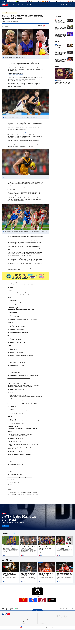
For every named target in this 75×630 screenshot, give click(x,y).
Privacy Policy (11, 617)
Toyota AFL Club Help (24, 619)
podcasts (59, 80)
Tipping (59, 4)
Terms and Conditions (32, 627)
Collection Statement (15, 617)
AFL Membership (41, 623)
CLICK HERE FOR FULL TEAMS (16, 74)
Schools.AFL (41, 621)
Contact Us (23, 623)
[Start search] (67, 4)
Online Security (56, 627)
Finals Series (30, 4)
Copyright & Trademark (48, 627)
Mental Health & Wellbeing (25, 617)
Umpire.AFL (40, 619)
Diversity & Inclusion (24, 621)
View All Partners (37, 604)
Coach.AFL (40, 617)
